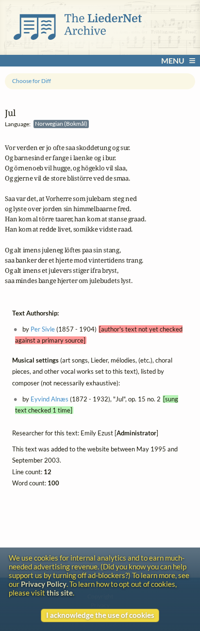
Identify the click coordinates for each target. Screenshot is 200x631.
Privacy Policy (44, 584)
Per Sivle (43, 329)
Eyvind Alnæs (49, 399)
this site (60, 592)
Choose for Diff (31, 80)
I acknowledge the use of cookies (100, 615)
